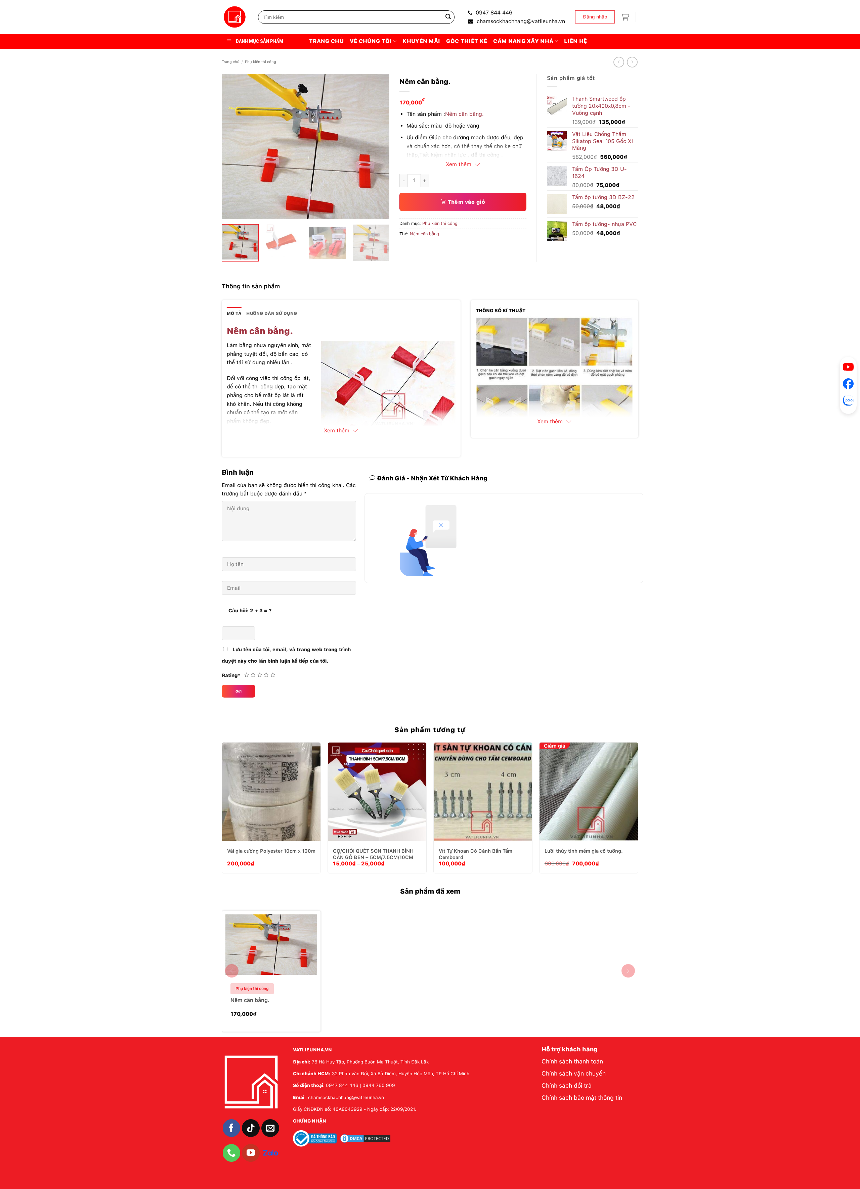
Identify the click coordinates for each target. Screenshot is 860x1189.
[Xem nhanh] (290, 811)
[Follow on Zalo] (270, 1152)
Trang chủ (231, 61)
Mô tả (234, 313)
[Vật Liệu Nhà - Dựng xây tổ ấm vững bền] (235, 17)
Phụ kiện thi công (260, 61)
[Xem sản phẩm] (286, 988)
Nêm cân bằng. (464, 114)
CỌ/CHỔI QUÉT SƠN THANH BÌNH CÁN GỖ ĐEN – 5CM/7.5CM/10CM (373, 854)
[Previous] (233, 146)
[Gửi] (448, 17)
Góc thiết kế (466, 41)
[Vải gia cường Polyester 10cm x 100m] (271, 792)
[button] (625, 17)
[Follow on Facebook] (232, 1128)
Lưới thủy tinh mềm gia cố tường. (584, 851)
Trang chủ (326, 41)
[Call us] (232, 1153)
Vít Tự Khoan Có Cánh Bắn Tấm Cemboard (475, 854)
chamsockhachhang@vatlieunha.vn (521, 21)
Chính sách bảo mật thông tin (582, 1097)
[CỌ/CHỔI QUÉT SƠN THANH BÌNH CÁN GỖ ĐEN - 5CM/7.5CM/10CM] (377, 792)
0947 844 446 (494, 12)
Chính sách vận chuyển (574, 1073)
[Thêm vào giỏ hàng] (256, 811)
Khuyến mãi (421, 41)
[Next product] (618, 62)
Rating (231, 675)
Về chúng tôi (371, 41)
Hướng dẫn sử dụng (271, 313)
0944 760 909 (378, 1085)
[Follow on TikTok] (251, 1128)
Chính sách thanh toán (572, 1061)
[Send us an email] (270, 1128)
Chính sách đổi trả (567, 1085)
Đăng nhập (595, 16)
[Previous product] (632, 62)
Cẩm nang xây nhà (523, 41)
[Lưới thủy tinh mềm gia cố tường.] (589, 792)
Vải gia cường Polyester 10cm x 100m (271, 851)
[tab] (234, 313)
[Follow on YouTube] (251, 1153)
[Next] (378, 146)
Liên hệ (575, 41)
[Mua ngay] (273, 811)
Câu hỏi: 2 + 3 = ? (249, 610)
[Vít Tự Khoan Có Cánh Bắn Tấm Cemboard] (483, 792)
